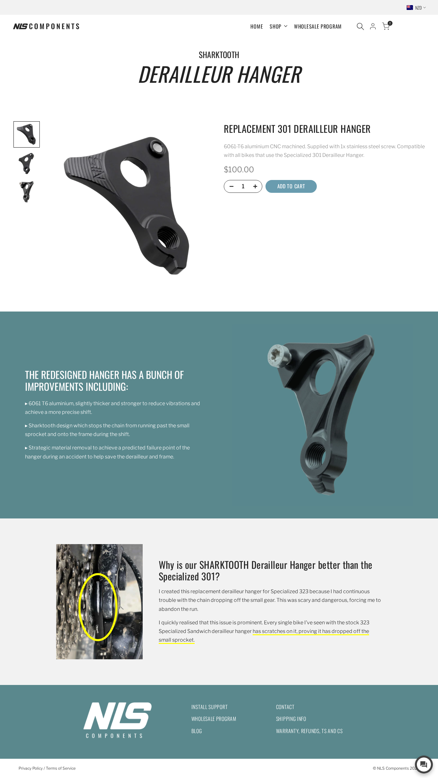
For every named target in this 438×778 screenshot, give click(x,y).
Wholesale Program (213, 718)
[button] (26, 134)
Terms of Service (61, 768)
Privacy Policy (31, 768)
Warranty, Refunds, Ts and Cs (309, 731)
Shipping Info (291, 718)
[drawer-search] (360, 26)
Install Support (209, 707)
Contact (285, 707)
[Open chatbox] (424, 765)
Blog (196, 731)
